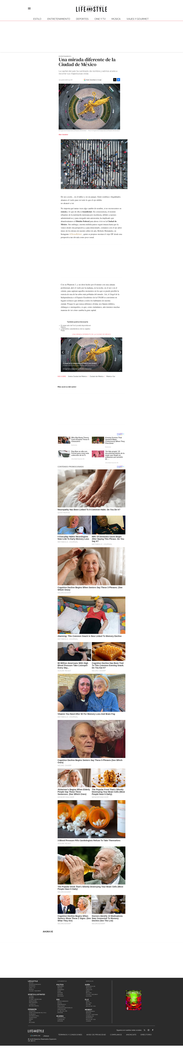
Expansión (32, 1009)
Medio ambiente (63, 1001)
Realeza (89, 987)
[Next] (120, 352)
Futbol (31, 996)
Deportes (82, 19)
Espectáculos (90, 986)
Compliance (116, 1035)
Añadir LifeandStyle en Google (93, 80)
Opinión (60, 994)
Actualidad (61, 1017)
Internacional (34, 1015)
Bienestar (89, 1017)
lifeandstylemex (150, 1030)
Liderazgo (61, 1019)
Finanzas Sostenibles (65, 1007)
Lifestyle (32, 1004)
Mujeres (32, 1022)
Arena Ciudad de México (77, 376)
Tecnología (33, 1017)
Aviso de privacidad (96, 1035)
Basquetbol (33, 1001)
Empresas (32, 1011)
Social (60, 1002)
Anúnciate (131, 1035)
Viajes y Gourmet (138, 19)
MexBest (88, 1010)
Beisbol (31, 997)
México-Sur (110, 376)
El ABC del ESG (62, 1011)
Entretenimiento (58, 19)
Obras (31, 1019)
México (60, 987)
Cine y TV (100, 19)
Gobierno (61, 986)
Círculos (89, 989)
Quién (87, 985)
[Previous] (63, 352)
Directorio (146, 1035)
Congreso (61, 989)
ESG (30, 1020)
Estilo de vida (91, 1006)
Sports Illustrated (36, 994)
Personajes (90, 1016)
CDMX (59, 991)
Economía (32, 1014)
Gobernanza (62, 1004)
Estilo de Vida (91, 1019)
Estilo (37, 19)
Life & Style (33, 981)
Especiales (89, 981)
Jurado (88, 1021)
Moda (88, 991)
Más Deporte (33, 1002)
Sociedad (61, 996)
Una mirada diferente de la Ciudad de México (91, 334)
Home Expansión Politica (37, 1012)
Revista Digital (34, 1005)
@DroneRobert (75, 234)
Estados (60, 992)
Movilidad (61, 1006)
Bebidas (88, 1012)
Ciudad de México (97, 376)
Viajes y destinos (92, 1014)
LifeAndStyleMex (154, 1030)
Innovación (62, 1009)
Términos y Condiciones (70, 1035)
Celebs (88, 1004)
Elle (87, 999)
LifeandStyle (62, 981)
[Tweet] (114, 79)
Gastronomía (90, 1011)
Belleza (89, 992)
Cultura (89, 996)
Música (116, 19)
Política (59, 985)
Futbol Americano (35, 999)
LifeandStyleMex (144, 1030)
